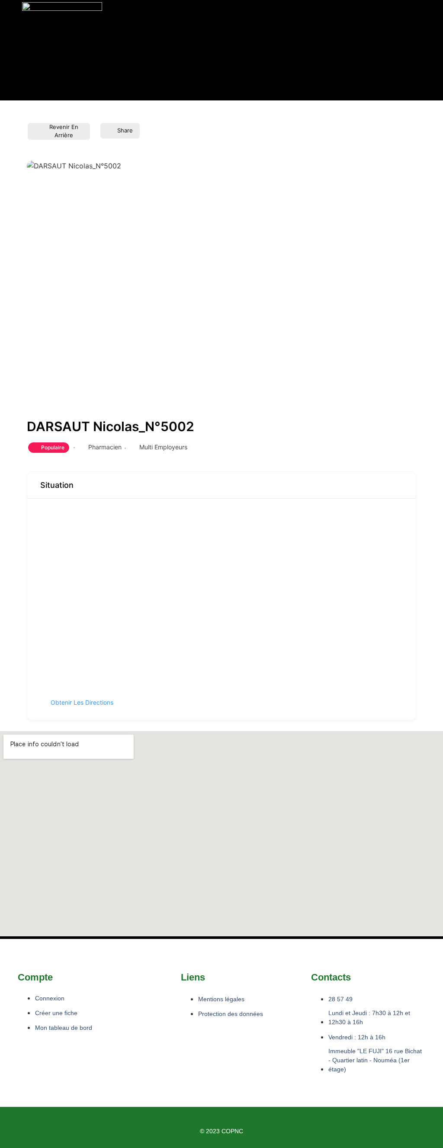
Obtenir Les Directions (82, 702)
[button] (151, 50)
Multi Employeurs (163, 447)
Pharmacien (105, 447)
